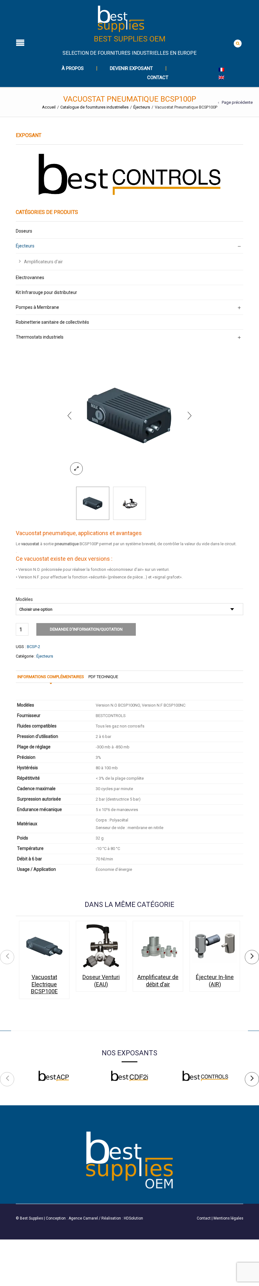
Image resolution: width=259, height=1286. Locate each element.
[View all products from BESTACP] (54, 1075)
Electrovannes (30, 277)
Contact (157, 77)
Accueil (49, 107)
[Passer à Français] (221, 69)
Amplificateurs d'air (43, 261)
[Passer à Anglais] (221, 77)
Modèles (24, 599)
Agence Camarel (83, 1218)
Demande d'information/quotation (86, 629)
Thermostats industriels (39, 337)
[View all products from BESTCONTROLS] (205, 1075)
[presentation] (69, 415)
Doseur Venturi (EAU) (101, 981)
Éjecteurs (141, 107)
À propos (73, 68)
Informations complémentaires (50, 676)
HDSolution (133, 1218)
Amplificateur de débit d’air (157, 981)
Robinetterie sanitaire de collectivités (52, 322)
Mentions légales (228, 1218)
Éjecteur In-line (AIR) (215, 981)
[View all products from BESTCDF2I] (129, 1075)
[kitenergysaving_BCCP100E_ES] (129, 503)
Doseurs (24, 231)
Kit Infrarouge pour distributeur (46, 292)
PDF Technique (103, 676)
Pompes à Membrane (37, 307)
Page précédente (237, 102)
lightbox (76, 468)
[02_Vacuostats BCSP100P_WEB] (129, 415)
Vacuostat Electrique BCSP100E (44, 984)
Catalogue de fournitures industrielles (94, 107)
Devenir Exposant (131, 68)
